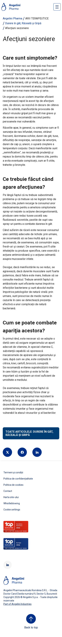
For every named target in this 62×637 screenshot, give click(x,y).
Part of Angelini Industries (17, 604)
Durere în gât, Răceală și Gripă (23, 23)
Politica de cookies (13, 484)
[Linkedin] (37, 452)
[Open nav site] (57, 6)
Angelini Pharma (12, 18)
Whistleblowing (11, 503)
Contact (7, 491)
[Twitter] (7, 452)
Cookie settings (11, 509)
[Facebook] (22, 452)
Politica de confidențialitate (18, 478)
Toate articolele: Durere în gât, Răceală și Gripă (29, 433)
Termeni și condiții (13, 472)
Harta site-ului (11, 497)
